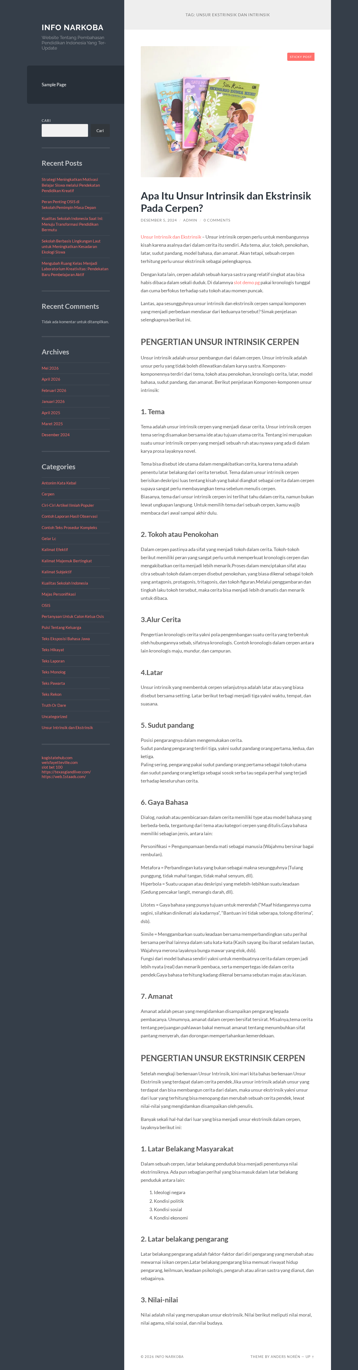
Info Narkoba (73, 27)
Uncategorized (54, 716)
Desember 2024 (56, 434)
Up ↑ (310, 1357)
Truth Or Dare (54, 705)
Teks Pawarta (53, 683)
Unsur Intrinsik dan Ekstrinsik (67, 727)
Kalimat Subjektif (57, 571)
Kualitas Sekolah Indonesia (65, 583)
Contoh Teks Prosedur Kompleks (69, 527)
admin (190, 220)
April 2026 (51, 379)
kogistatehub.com (57, 757)
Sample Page (54, 84)
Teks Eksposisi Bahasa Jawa (66, 638)
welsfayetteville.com (60, 762)
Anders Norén (285, 1357)
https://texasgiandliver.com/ (66, 771)
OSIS (46, 605)
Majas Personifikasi (59, 594)
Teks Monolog (54, 672)
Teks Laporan (53, 661)
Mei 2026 (50, 368)
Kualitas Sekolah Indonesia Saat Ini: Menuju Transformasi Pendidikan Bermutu (72, 224)
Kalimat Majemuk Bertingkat (67, 560)
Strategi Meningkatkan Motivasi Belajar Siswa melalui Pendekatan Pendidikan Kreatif (71, 185)
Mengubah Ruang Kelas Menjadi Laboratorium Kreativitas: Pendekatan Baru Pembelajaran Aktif (75, 269)
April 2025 (51, 412)
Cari (46, 120)
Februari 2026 (54, 390)
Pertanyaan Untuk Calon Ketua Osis (73, 616)
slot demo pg (247, 282)
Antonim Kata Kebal (59, 483)
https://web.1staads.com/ (64, 776)
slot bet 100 (52, 767)
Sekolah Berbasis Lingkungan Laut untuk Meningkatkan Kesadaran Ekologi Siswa (71, 247)
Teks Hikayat (53, 649)
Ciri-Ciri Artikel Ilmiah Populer (68, 505)
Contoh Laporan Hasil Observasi (69, 516)
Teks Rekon (51, 694)
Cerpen (48, 494)
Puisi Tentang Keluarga (61, 627)
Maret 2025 (52, 423)
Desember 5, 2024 (159, 220)
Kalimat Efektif (55, 549)
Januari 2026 (53, 401)
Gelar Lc (49, 538)
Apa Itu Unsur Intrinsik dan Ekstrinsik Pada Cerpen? (226, 201)
